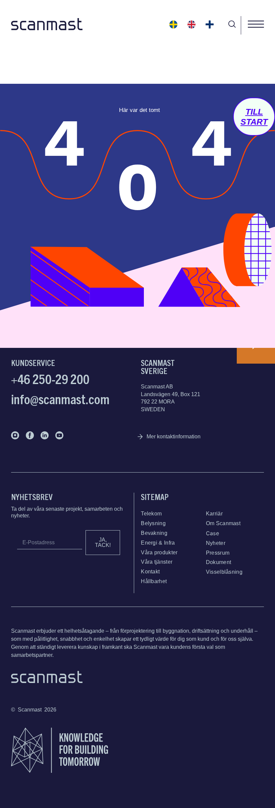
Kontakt (150, 571)
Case (212, 533)
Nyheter (215, 543)
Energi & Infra (158, 543)
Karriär (214, 513)
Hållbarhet (154, 581)
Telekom (151, 513)
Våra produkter (159, 552)
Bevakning (154, 533)
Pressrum (217, 553)
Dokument (218, 562)
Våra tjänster (156, 562)
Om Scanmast (223, 523)
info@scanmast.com (60, 398)
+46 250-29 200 (50, 378)
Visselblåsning (224, 572)
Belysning (153, 523)
